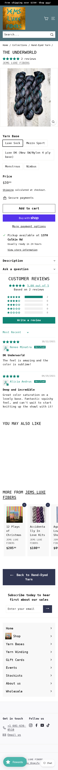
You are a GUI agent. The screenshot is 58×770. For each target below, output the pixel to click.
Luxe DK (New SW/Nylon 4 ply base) (27, 154)
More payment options (29, 226)
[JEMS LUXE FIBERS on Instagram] (30, 725)
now (48, 2)
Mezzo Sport (35, 143)
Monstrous (12, 166)
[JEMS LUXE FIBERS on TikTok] (48, 725)
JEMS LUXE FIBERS (16, 62)
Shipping (8, 190)
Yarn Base (11, 136)
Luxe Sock (12, 143)
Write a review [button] (29, 320)
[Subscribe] (47, 609)
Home (5, 45)
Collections (19, 45)
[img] (11, 342)
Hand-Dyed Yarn (40, 45)
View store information (22, 250)
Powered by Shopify (27, 763)
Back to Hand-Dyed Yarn (31, 577)
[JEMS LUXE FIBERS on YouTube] (42, 725)
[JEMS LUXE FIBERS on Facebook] (36, 725)
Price (7, 176)
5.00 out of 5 (38, 285)
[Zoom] (53, 122)
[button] (12, 58)
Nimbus (31, 166)
